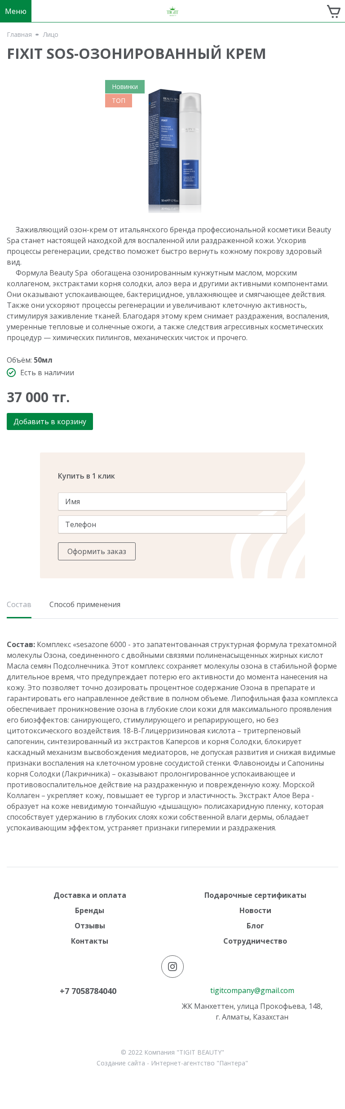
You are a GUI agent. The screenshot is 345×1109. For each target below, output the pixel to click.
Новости (255, 910)
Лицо (50, 34)
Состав (19, 605)
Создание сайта (121, 1063)
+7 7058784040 (88, 991)
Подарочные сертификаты (255, 895)
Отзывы (90, 926)
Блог (255, 926)
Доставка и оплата (89, 895)
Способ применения (84, 604)
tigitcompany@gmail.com (252, 990)
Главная (19, 34)
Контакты (89, 941)
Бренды (89, 910)
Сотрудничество (255, 941)
